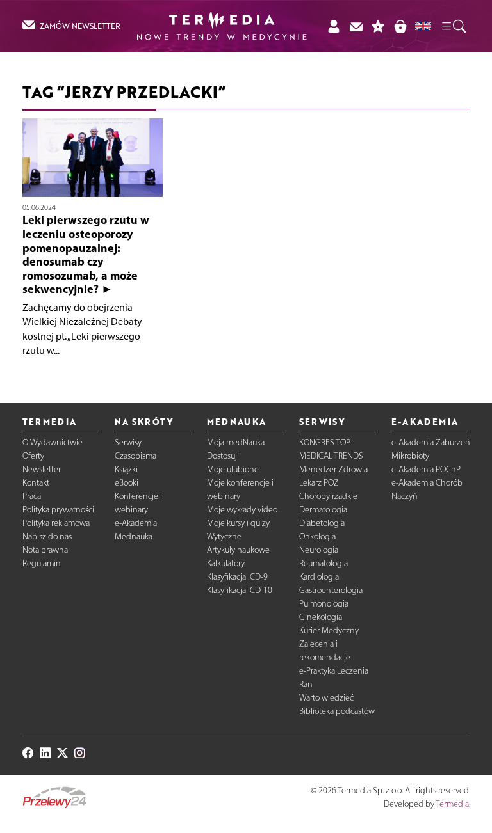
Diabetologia (322, 523)
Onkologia (317, 536)
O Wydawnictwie (52, 442)
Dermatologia (323, 509)
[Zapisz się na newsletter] (356, 26)
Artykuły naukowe (238, 549)
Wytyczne (224, 536)
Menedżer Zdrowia (333, 469)
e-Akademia (136, 523)
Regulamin (41, 563)
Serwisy (128, 442)
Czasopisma (135, 455)
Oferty (33, 455)
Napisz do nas (47, 536)
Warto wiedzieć (326, 697)
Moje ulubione (233, 469)
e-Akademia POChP (426, 469)
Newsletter (41, 469)
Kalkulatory (226, 563)
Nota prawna (45, 549)
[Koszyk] (400, 26)
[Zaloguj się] (333, 26)
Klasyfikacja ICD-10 (239, 590)
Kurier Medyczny (329, 630)
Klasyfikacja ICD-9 (237, 576)
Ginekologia (320, 617)
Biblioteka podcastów (337, 711)
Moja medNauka (236, 442)
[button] (453, 26)
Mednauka (133, 536)
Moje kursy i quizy (238, 523)
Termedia (452, 803)
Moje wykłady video (242, 509)
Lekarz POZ (319, 482)
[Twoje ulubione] (378, 26)
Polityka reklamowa (56, 523)
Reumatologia (323, 563)
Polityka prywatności (58, 509)
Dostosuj (222, 455)
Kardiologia (319, 576)
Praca (31, 496)
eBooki (126, 482)
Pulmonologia (323, 603)
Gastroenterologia (331, 590)
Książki (126, 469)
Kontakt (35, 482)
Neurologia (318, 549)
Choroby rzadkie (328, 496)
